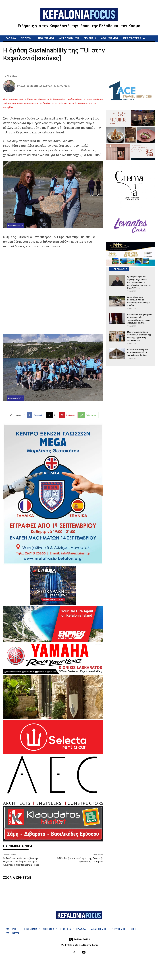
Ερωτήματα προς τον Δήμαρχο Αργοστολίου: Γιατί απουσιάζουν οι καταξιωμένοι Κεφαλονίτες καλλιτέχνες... (139, 282)
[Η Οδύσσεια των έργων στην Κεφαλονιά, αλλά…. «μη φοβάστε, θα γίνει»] (117, 353)
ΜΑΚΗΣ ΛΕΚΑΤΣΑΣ (41, 86)
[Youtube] (84, 953)
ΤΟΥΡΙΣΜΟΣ (10, 75)
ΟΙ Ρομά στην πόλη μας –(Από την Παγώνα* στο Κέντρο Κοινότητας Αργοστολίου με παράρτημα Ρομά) (21, 861)
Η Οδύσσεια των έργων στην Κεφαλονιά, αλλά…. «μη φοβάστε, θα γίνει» (138, 352)
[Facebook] (74, 953)
